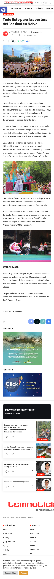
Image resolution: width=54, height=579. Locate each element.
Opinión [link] (41, 474)
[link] (3, 10)
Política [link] (41, 457)
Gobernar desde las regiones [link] (16, 482)
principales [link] (17, 312)
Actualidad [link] (8, 14)
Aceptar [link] (24, 573)
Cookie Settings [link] (11, 573)
